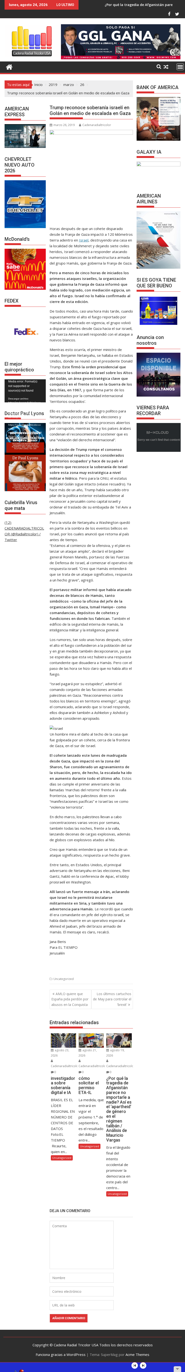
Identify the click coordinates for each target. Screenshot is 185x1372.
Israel (83, 240)
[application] (25, 390)
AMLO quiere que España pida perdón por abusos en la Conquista (69, 999)
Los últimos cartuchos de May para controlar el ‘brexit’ (112, 999)
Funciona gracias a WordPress (61, 1354)
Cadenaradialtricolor (96, 125)
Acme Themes (137, 1354)
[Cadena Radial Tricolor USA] (9, 66)
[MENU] (180, 66)
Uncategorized (63, 979)
